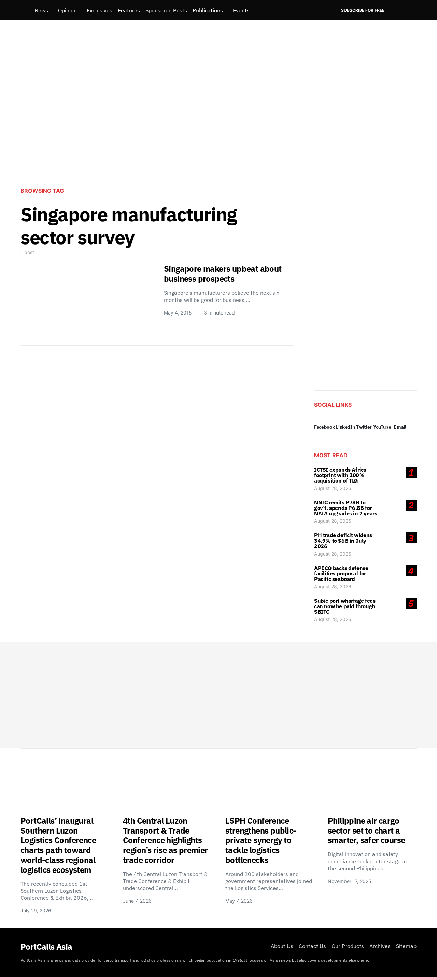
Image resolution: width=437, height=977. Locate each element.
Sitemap (406, 946)
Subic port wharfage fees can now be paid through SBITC (344, 606)
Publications (208, 10)
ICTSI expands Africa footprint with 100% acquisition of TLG (340, 475)
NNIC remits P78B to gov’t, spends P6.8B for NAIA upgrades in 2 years (345, 508)
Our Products (348, 946)
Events (241, 10)
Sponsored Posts (166, 10)
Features (129, 10)
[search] (407, 10)
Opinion (67, 10)
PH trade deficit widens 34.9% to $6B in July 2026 (343, 540)
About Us (282, 946)
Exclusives (99, 10)
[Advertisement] (218, 125)
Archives (380, 946)
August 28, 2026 (332, 488)
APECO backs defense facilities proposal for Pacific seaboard (341, 573)
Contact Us (312, 946)
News (41, 10)
